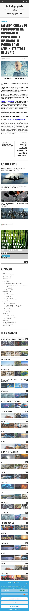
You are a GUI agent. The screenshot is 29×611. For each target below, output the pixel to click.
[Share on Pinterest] (27, 58)
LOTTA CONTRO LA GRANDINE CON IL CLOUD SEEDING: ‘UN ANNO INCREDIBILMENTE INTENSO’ (14, 186)
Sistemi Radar (9, 303)
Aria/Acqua (8, 295)
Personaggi (8, 289)
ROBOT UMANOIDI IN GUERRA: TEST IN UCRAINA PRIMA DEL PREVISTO (14, 204)
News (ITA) (3, 21)
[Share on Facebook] (22, 58)
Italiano (5, 224)
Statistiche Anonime (14, 599)
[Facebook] (21, 1)
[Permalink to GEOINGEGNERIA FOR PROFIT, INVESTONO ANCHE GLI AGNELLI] (24, 486)
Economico (8, 298)
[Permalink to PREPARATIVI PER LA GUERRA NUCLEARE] (7, 537)
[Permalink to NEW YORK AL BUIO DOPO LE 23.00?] (18, 486)
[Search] (2, 1)
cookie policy (17, 609)
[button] (27, 583)
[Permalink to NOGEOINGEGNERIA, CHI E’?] (7, 425)
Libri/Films (5, 320)
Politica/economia (10, 317)
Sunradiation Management (12, 306)
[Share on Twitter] (25, 58)
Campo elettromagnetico (8, 322)
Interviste (5, 280)
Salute (7, 318)
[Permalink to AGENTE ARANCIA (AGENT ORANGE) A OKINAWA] (7, 466)
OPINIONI (5, 273)
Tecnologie (5, 301)
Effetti (4, 313)
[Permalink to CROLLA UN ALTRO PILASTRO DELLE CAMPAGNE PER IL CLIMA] (24, 496)
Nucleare (8, 310)
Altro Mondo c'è (6, 323)
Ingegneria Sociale (7, 275)
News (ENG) (6, 278)
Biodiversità (8, 315)
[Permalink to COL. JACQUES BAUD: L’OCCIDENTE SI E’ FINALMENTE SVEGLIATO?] (18, 425)
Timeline (5, 281)
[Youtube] (24, 1)
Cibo (7, 293)
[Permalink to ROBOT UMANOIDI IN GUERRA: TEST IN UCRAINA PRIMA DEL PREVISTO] (14, 213)
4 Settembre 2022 (6, 58)
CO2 (7, 308)
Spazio (7, 311)
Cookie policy (11, 609)
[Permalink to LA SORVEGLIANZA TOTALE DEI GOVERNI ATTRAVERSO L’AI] (18, 527)
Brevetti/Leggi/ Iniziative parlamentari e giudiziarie (17, 285)
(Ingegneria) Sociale (10, 300)
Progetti (8, 288)
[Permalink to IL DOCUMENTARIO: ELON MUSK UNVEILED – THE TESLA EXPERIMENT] (24, 577)
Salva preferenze (14, 606)
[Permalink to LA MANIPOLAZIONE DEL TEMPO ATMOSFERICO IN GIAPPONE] (18, 343)
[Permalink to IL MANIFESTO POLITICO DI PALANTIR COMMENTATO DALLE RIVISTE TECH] (24, 527)
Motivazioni (5, 291)
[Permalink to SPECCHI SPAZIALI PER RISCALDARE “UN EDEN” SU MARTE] (24, 547)
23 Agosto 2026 (4, 171)
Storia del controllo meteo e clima (13, 283)
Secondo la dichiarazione (8, 101)
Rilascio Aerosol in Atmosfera (12, 305)
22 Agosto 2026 (4, 189)
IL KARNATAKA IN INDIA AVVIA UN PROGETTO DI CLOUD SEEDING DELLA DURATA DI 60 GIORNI (14, 169)
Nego (14, 602)
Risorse (7, 296)
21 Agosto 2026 (4, 206)
